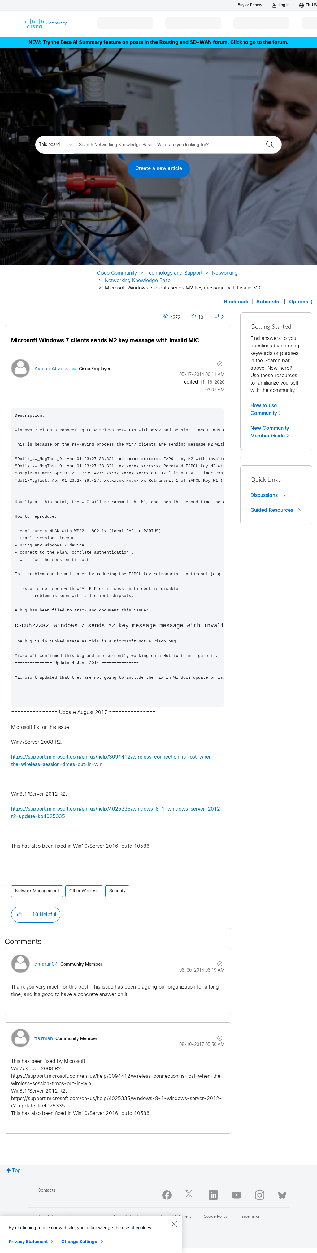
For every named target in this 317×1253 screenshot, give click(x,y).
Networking (225, 273)
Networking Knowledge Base (138, 280)
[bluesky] (282, 1194)
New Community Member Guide (269, 432)
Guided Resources (272, 510)
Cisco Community (117, 273)
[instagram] (259, 1195)
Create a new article (158, 168)
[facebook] (167, 1195)
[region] (91, 1234)
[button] (20, 914)
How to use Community (263, 409)
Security (117, 891)
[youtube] (236, 1195)
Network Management (37, 891)
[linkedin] (213, 1195)
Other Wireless (83, 891)
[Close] (174, 1224)
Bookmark (236, 302)
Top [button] (16, 1170)
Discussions (264, 495)
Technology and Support (174, 273)
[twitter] (190, 1195)
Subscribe (268, 302)
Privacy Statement (28, 1241)
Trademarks (249, 1217)
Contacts (46, 1191)
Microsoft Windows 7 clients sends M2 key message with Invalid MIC (105, 340)
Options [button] (298, 302)
